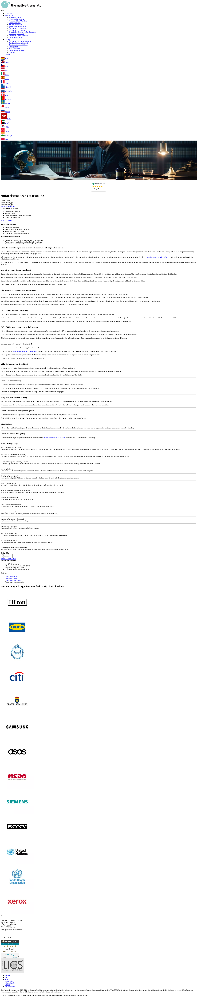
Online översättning (15, 37)
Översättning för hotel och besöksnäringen (22, 32)
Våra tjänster (9, 15)
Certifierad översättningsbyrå (18, 43)
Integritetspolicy (10, 983)
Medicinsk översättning (16, 19)
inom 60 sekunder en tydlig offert (156, 257)
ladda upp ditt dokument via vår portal (25, 351)
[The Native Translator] (22, 8)
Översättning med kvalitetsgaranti (20, 41)
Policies (7, 975)
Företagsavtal (13, 47)
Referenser (12, 52)
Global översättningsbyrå (17, 50)
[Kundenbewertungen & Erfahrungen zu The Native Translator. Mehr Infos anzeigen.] (10, 957)
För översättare (10, 986)
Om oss (7, 39)
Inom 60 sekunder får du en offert (54, 437)
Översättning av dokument (17, 28)
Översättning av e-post (16, 34)
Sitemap (7, 985)
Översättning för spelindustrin (18, 36)
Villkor (7, 979)
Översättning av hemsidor (17, 30)
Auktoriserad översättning (17, 26)
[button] (98, 186)
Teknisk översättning (15, 24)
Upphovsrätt (9, 981)
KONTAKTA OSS (7, 221)
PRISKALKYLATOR (8, 206)
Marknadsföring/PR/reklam (18, 21)
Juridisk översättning (15, 17)
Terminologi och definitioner (18, 45)
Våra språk (8, 13)
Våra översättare (14, 48)
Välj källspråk (5, 202)
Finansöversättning (15, 23)
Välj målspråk (5, 204)
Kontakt (7, 54)
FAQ (6, 977)
